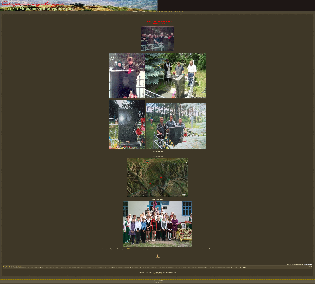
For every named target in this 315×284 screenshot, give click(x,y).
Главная (161, 11)
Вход (182, 11)
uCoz (160, 282)
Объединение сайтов (153, 11)
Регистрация (177, 11)
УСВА (128, 248)
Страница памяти (168, 11)
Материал (20, 266)
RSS (146, 11)
